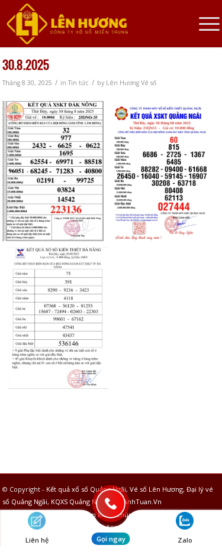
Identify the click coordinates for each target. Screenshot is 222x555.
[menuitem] (203, 23)
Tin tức (78, 83)
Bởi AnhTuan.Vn (136, 501)
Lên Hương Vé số (131, 83)
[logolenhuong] (89, 23)
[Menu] (203, 23)
